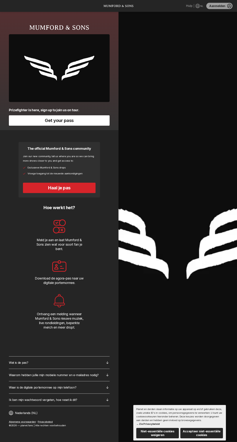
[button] (157, 433)
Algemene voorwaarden (22, 421)
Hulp (189, 5)
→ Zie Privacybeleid (148, 423)
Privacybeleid (45, 421)
